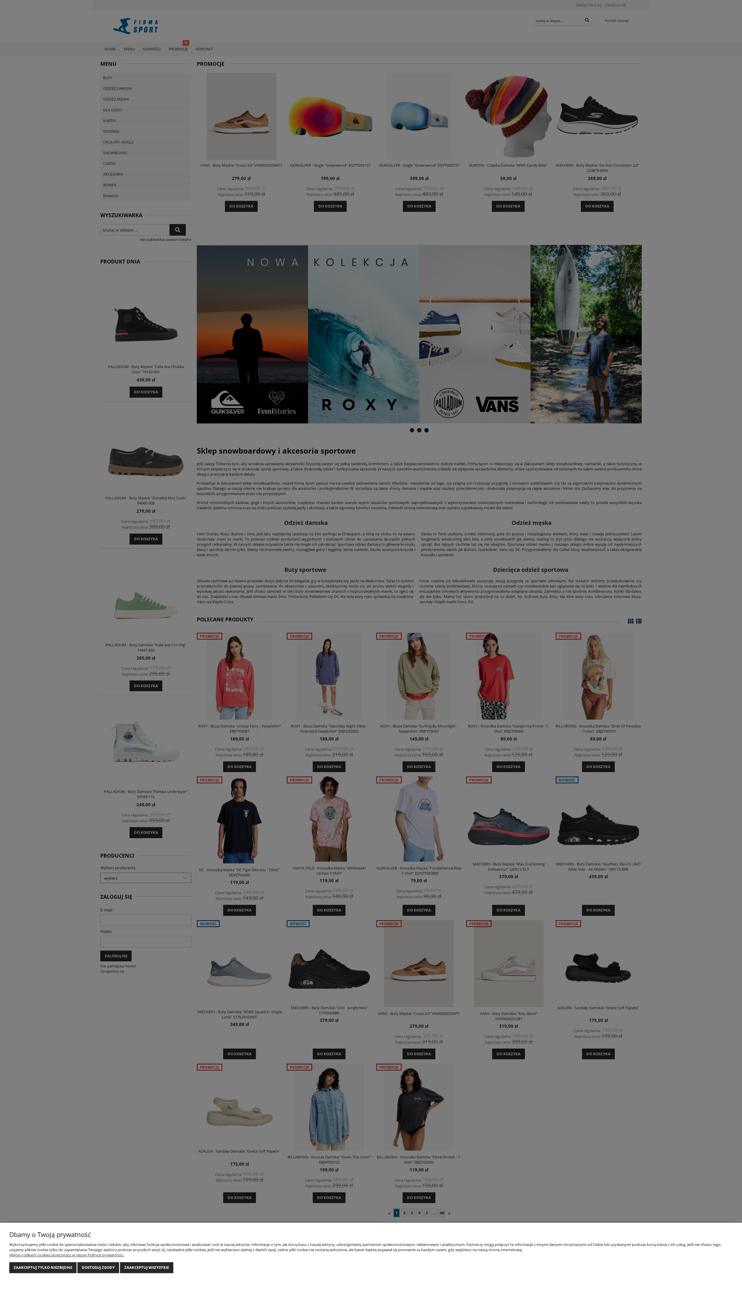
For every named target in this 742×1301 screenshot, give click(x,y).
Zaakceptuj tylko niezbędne (43, 1267)
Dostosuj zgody (98, 1267)
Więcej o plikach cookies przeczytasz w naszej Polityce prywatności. (66, 1255)
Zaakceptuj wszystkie (146, 1267)
